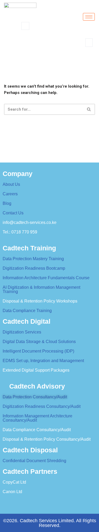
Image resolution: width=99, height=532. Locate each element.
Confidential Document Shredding (34, 460)
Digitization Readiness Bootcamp (34, 268)
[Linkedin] (52, 502)
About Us (11, 184)
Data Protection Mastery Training (33, 258)
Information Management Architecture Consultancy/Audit (37, 418)
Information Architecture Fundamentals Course (46, 278)
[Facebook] (15, 502)
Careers (10, 194)
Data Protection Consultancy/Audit (35, 397)
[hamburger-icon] (89, 17)
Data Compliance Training (27, 310)
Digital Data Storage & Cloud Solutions (39, 341)
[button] (25, 26)
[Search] (73, 48)
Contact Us (13, 213)
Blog (7, 203)
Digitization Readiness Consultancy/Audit (42, 406)
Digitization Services (22, 332)
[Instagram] (89, 502)
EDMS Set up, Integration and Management (43, 360)
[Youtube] (71, 502)
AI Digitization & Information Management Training (41, 289)
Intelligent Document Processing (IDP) (38, 351)
